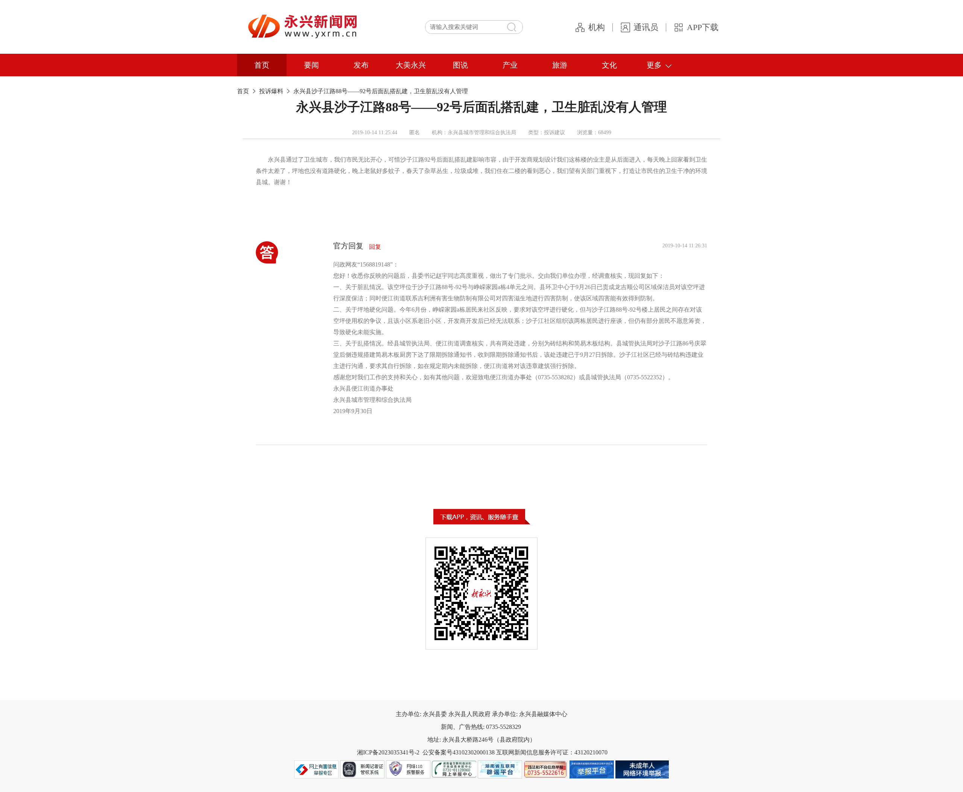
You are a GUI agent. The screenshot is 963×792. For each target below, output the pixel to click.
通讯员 (645, 27)
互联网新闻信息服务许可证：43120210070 (552, 752)
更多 (654, 65)
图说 (460, 65)
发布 (361, 65)
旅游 (559, 65)
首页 (261, 65)
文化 (609, 65)
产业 (510, 65)
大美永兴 (411, 65)
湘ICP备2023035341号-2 (388, 752)
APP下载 (702, 27)
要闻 (311, 65)
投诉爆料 (271, 91)
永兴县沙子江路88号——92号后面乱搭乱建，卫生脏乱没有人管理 (380, 91)
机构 (596, 27)
